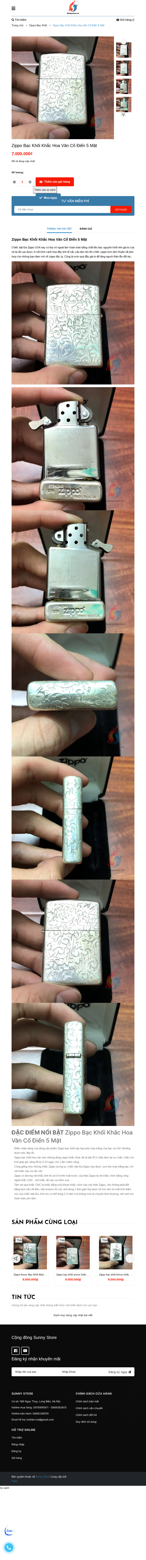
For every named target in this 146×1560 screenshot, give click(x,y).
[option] (124, 51)
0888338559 (41, 1413)
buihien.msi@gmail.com (40, 1419)
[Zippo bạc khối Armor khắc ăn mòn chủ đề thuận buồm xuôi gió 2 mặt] (115, 1252)
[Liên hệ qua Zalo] (8, 1531)
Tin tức (23, 1297)
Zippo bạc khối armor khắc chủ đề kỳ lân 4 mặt (82, 1274)
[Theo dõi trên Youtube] (25, 1351)
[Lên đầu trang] (139, 1543)
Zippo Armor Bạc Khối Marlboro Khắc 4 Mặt (38, 1274)
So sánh (4, 1487)
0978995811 (40, 1407)
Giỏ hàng (17, 1457)
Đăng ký (16, 1451)
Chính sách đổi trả (86, 1414)
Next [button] (123, 114)
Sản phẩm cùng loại (45, 1222)
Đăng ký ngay (118, 1372)
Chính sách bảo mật (87, 1401)
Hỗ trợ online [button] (24, 1430)
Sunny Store (43, 1476)
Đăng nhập (18, 1444)
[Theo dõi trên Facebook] (16, 1351)
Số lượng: (18, 172)
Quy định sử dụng (86, 1421)
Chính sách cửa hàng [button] (94, 1393)
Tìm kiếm (17, 1437)
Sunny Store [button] (22, 1393)
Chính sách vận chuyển (89, 1408)
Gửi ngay (121, 209)
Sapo (15, 1480)
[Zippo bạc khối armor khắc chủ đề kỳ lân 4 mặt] (73, 1252)
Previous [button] (123, 41)
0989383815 (59, 1407)
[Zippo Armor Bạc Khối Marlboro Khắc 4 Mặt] (30, 1252)
